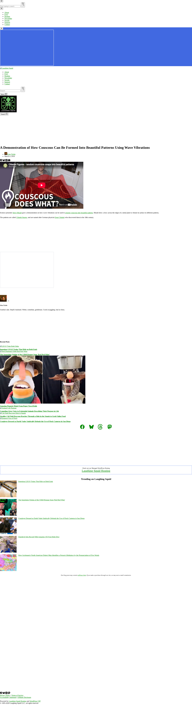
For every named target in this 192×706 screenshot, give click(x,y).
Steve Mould (17, 213)
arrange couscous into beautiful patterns (79, 213)
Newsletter (8, 78)
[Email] (9, 161)
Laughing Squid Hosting (96, 470)
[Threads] (6, 161)
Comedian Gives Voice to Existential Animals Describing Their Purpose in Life (29, 411)
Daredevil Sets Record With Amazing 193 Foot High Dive (38, 537)
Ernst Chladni (59, 217)
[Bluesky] (4, 161)
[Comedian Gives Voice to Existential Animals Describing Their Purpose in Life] (8, 408)
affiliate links (82, 575)
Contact (7, 84)
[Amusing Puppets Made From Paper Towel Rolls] (42, 403)
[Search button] (23, 89)
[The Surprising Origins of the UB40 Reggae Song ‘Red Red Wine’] (13, 351)
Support (7, 82)
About (6, 72)
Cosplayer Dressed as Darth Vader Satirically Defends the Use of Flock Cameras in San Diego (35, 421)
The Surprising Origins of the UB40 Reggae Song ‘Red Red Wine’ (25, 354)
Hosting (7, 76)
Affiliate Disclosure (24, 697)
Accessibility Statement (8, 697)
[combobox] (10, 91)
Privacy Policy (5, 695)
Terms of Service (17, 695)
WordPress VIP (35, 701)
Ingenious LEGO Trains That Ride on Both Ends (18, 349)
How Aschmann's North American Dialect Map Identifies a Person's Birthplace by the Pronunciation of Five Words (58, 555)
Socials (6, 80)
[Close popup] (1, 28)
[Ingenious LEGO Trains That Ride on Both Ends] (9, 346)
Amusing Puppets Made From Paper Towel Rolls (18, 406)
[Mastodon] (9, 693)
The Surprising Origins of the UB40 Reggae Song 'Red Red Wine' (41, 500)
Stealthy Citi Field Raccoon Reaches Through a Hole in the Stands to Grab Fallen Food (33, 416)
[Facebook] (1, 161)
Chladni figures (21, 217)
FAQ (6, 74)
